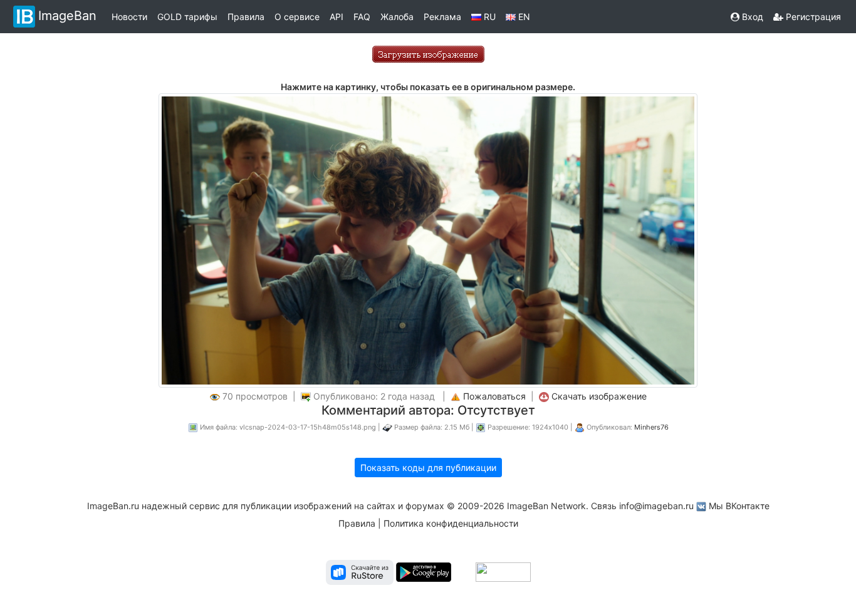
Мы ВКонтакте (739, 505)
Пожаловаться (494, 396)
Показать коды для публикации (428, 467)
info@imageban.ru (656, 505)
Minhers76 (651, 427)
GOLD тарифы (187, 16)
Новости (129, 16)
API (336, 16)
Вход (751, 16)
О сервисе (297, 16)
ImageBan (67, 15)
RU (488, 16)
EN (523, 16)
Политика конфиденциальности (451, 523)
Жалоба (397, 16)
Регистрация (812, 16)
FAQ (361, 16)
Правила (245, 16)
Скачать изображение (599, 396)
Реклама (442, 16)
